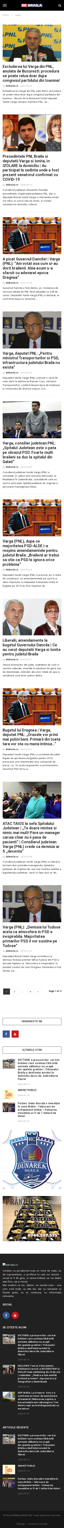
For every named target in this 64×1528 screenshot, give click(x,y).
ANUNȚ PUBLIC (27, 1090)
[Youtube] (15, 1034)
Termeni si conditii (37, 1523)
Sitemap (21, 1523)
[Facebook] (6, 1034)
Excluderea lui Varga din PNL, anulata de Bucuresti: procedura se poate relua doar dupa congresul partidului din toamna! (31, 73)
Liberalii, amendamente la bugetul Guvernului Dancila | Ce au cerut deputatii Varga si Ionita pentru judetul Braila (31, 647)
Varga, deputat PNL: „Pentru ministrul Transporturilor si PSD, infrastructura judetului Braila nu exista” (31, 360)
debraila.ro (12, 85)
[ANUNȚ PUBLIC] (9, 1094)
